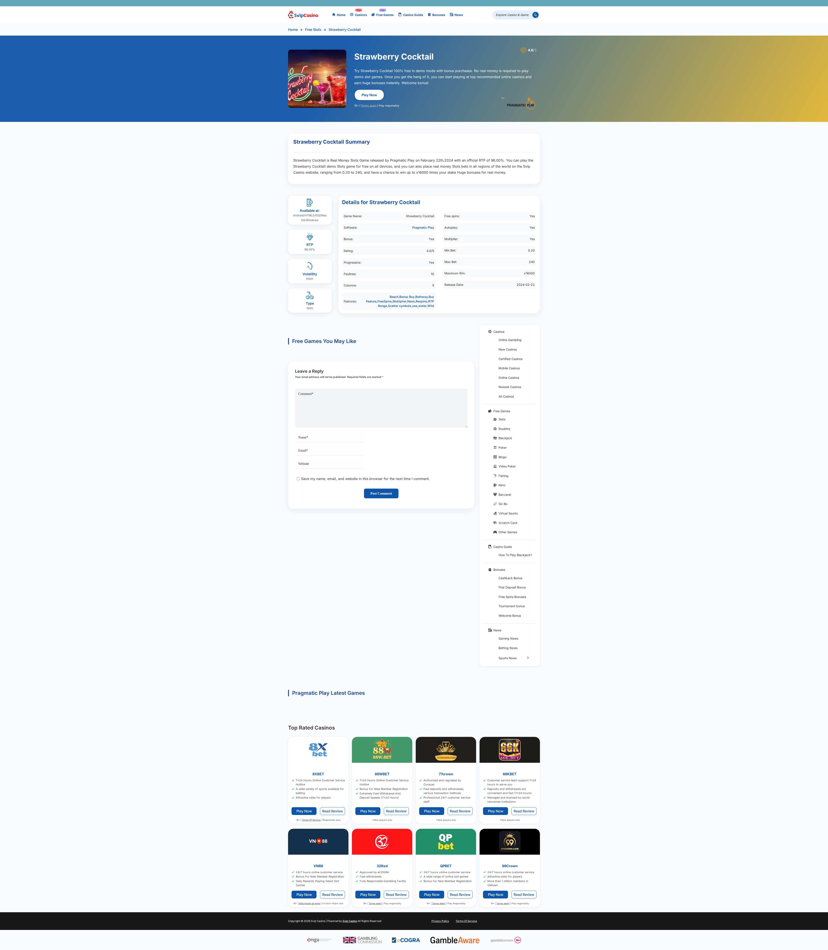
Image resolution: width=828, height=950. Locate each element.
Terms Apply (438, 903)
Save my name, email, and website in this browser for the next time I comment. (365, 479)
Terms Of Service (311, 820)
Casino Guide (413, 15)
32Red (382, 865)
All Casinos (506, 396)
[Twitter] (504, 3)
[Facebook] (498, 3)
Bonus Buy (406, 297)
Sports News (508, 658)
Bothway (421, 297)
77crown (446, 774)
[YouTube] (511, 3)
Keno (502, 485)
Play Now (369, 95)
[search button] (535, 15)
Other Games (508, 532)
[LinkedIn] (523, 3)
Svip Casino (350, 920)
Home (341, 15)
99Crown (510, 865)
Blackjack (505, 438)
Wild (430, 306)
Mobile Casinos (509, 368)
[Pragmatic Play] (521, 103)
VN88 (318, 865)
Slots (502, 419)
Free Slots (313, 29)
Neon (411, 301)
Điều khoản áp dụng (309, 903)
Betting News (508, 648)
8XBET (318, 774)
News (459, 15)
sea (414, 306)
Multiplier (399, 301)
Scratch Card (508, 523)
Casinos (361, 15)
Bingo (503, 457)
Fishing (503, 476)
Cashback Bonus (510, 578)
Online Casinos (509, 377)
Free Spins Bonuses (512, 597)
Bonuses (438, 15)
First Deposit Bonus (512, 587)
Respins (421, 301)
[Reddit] (529, 3)
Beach (394, 297)
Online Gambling (510, 340)
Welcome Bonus (510, 615)
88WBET (382, 774)
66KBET (510, 774)
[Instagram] (517, 3)
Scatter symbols (399, 306)
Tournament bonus (512, 606)
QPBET (446, 865)
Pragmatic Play (423, 227)
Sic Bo (503, 504)
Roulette (504, 429)
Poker (503, 447)
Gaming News (508, 638)
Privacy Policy (440, 920)
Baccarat (505, 494)
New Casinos (508, 349)
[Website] (536, 3)
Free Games (385, 15)
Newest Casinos (510, 387)
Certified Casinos (510, 359)
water (422, 306)
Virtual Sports (508, 513)
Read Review (332, 811)
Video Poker (507, 466)
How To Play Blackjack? (515, 555)
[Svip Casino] (303, 15)
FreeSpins (384, 301)
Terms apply (369, 105)
